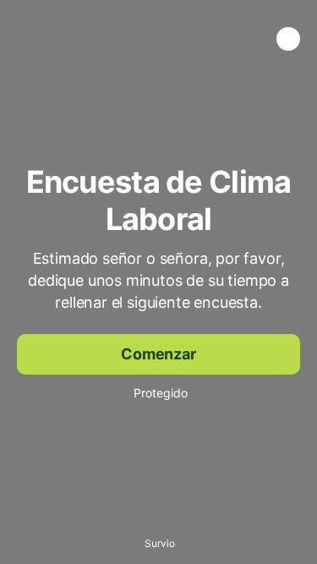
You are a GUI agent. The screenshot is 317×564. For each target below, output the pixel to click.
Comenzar (158, 354)
